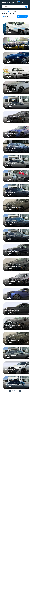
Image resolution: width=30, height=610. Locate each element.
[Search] (26, 7)
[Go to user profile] (22, 2)
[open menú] (27, 2)
